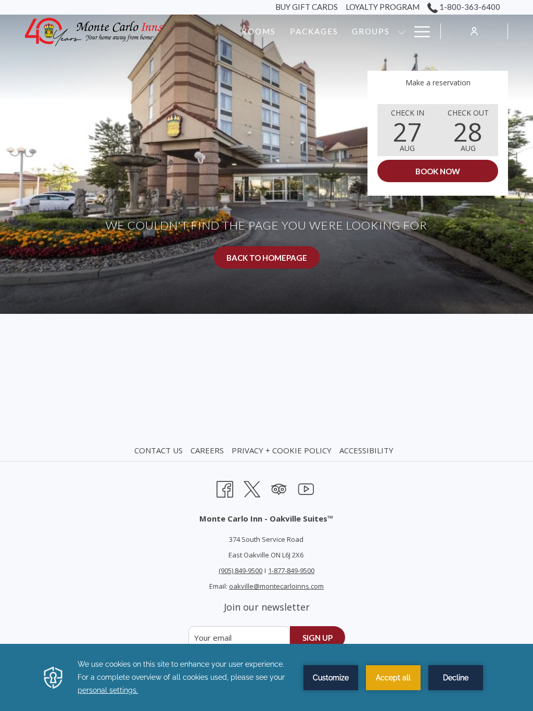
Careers (207, 450)
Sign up (317, 637)
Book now (437, 171)
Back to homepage (266, 257)
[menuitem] (160, 450)
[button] (407, 130)
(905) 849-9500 (240, 570)
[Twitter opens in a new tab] (252, 487)
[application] (266, 677)
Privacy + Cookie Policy (282, 450)
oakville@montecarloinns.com (276, 586)
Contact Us (158, 450)
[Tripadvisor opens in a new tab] (279, 487)
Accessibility (366, 450)
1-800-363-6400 (469, 6)
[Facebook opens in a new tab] (225, 487)
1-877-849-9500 (291, 570)
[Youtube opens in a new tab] (306, 487)
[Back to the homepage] (95, 31)
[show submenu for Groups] (402, 31)
